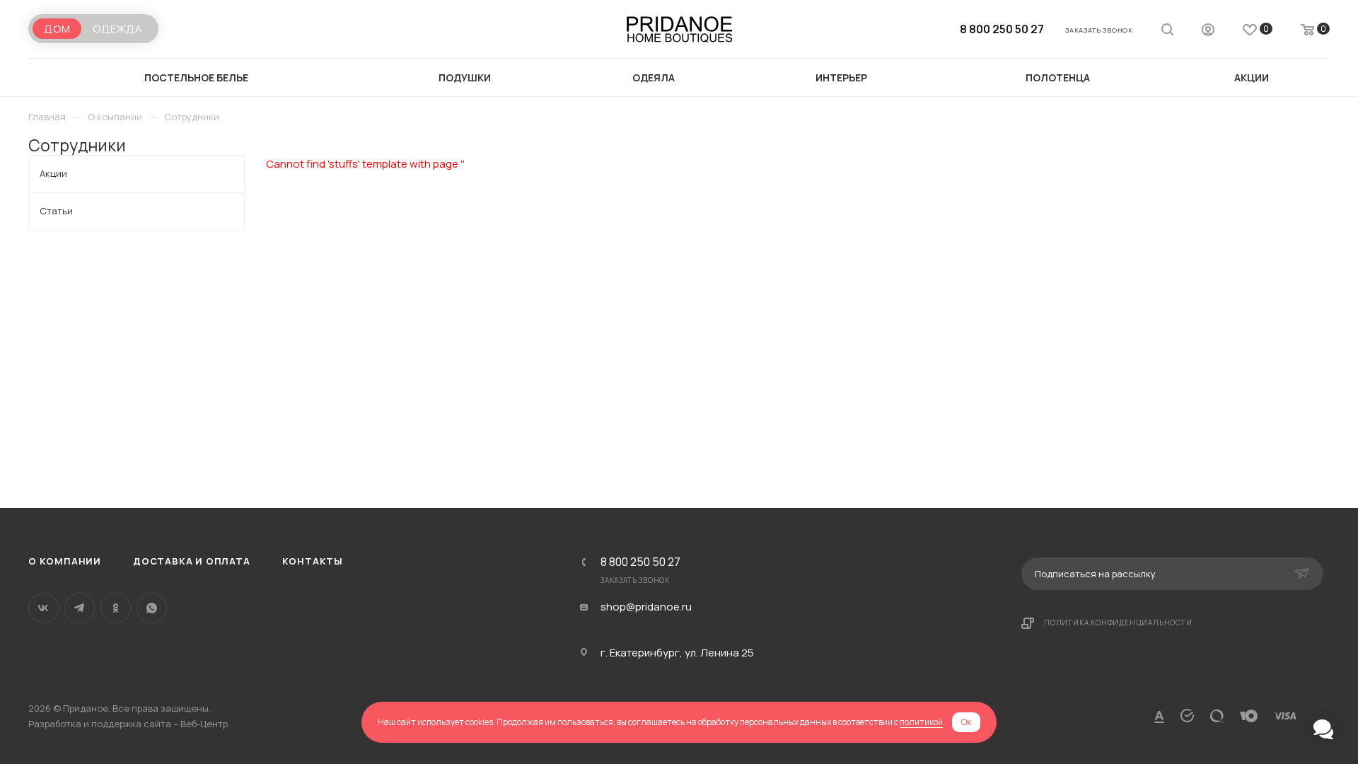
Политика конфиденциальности (1118, 622)
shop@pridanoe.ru (646, 607)
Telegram (79, 608)
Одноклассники (115, 608)
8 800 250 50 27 (1002, 29)
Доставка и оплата (191, 561)
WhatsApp (152, 608)
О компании (64, 561)
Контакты (312, 561)
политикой (921, 722)
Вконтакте (43, 608)
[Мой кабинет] (1208, 31)
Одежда (118, 28)
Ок (966, 722)
